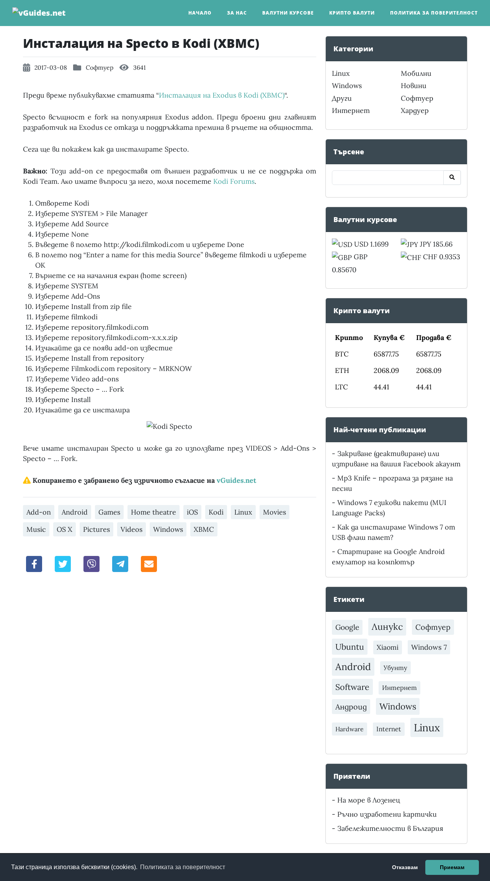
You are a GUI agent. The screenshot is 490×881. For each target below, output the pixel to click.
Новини (413, 85)
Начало (200, 13)
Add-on (38, 512)
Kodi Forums (234, 181)
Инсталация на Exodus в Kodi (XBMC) (221, 95)
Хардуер (415, 110)
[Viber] (91, 563)
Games (109, 512)
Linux (243, 512)
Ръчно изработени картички (387, 814)
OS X (64, 529)
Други (342, 98)
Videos (131, 529)
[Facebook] (34, 563)
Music (36, 529)
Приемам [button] (452, 867)
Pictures (96, 529)
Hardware (349, 729)
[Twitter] (62, 563)
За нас (237, 13)
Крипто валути (352, 13)
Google (347, 627)
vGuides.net (236, 480)
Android (75, 512)
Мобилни (416, 73)
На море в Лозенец (368, 800)
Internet (388, 729)
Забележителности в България (390, 828)
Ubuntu (349, 646)
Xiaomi (388, 647)
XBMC (204, 529)
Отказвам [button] (405, 867)
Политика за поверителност (434, 13)
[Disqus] (169, 685)
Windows (168, 529)
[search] (452, 177)
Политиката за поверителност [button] (182, 867)
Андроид (351, 706)
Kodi (216, 512)
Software (352, 687)
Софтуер (99, 67)
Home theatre (153, 512)
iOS (192, 512)
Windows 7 (429, 647)
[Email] (148, 563)
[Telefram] (120, 563)
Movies (274, 512)
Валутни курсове (288, 13)
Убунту (395, 668)
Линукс (387, 626)
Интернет (351, 110)
